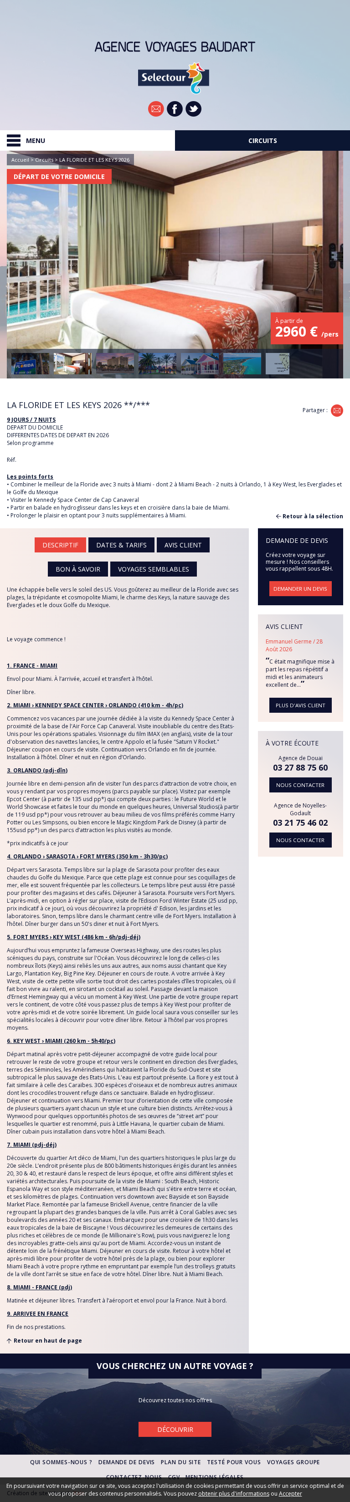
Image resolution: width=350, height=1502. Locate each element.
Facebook (175, 109)
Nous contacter (300, 785)
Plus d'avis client (300, 705)
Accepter (290, 1493)
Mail (337, 410)
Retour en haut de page (48, 1340)
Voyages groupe (293, 1462)
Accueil (20, 159)
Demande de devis (126, 1462)
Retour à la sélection (313, 516)
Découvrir (175, 1429)
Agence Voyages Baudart (175, 47)
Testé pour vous (234, 1462)
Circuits (44, 159)
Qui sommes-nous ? (61, 1462)
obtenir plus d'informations (233, 1493)
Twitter (193, 109)
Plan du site (181, 1462)
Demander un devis (300, 588)
